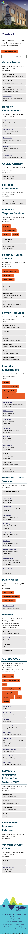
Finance (15, 234)
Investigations (8, 697)
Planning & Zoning (9, 391)
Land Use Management (10, 367)
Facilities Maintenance (10, 186)
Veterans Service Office (12, 846)
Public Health (7, 275)
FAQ (20, 927)
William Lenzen (8, 411)
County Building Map (9, 51)
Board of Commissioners (11, 108)
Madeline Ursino (8, 558)
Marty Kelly (7, 706)
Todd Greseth (7, 138)
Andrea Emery (7, 515)
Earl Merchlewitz (8, 756)
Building (6, 382)
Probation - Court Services (13, 479)
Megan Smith (7, 402)
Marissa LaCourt (8, 867)
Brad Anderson (8, 129)
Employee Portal (20, 929)
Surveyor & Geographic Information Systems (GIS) (10, 776)
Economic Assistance (10, 271)
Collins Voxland (8, 725)
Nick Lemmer (7, 96)
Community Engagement (11, 688)
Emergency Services (10, 693)
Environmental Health (10, 386)
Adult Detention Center (11, 680)
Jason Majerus (8, 146)
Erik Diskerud (7, 719)
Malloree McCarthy (9, 749)
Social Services (8, 279)
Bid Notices (7, 927)
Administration (11, 61)
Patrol (18, 697)
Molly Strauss (7, 445)
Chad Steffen (7, 732)
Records (6, 701)
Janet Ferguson (8, 524)
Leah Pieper (7, 419)
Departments (7, 924)
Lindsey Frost (7, 506)
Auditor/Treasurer (9, 230)
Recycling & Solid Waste (11, 596)
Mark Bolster (7, 738)
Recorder (7, 614)
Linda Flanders (7, 120)
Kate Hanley (7, 498)
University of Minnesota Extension (10, 826)
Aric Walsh (6, 541)
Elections (6, 234)
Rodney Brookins (8, 569)
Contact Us (18, 921)
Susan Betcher (7, 155)
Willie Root (6, 436)
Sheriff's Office (11, 659)
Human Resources (13, 312)
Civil (4, 684)
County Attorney (12, 163)
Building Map (10, 921)
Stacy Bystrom (7, 637)
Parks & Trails (7, 592)
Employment (20, 924)
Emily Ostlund (7, 532)
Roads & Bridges (8, 600)
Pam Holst (6, 428)
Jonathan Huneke (9, 713)
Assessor (6, 226)
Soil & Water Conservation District (12, 396)
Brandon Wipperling (9, 549)
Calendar (8, 929)
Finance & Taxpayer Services (13, 211)
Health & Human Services (12, 256)
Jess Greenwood (8, 606)
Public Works (10, 579)
